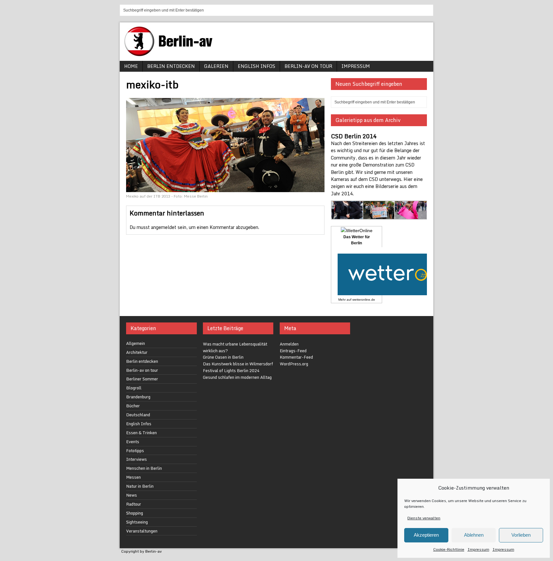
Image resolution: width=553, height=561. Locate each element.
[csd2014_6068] (410, 215)
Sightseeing (137, 521)
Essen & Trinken (141, 432)
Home (131, 66)
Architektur (137, 352)
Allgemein (135, 343)
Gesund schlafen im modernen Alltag (237, 377)
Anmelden (289, 343)
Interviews (136, 459)
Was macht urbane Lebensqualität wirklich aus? (235, 347)
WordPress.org (294, 363)
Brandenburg (138, 396)
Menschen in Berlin (144, 468)
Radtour (133, 504)
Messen (133, 477)
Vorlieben (521, 535)
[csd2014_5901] (379, 215)
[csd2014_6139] (347, 215)
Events (132, 441)
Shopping (134, 512)
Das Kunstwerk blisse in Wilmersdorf (238, 363)
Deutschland (138, 414)
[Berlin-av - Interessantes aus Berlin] (171, 54)
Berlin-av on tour (308, 66)
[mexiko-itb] (225, 188)
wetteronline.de (363, 299)
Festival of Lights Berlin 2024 (231, 370)
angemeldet (163, 227)
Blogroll (133, 387)
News (131, 495)
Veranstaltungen (141, 530)
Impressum (478, 549)
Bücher (133, 405)
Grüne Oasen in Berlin (223, 357)
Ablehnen (474, 535)
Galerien (216, 66)
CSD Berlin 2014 (354, 136)
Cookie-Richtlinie (448, 549)
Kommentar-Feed (296, 357)
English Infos (256, 66)
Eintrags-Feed (293, 350)
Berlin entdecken (171, 66)
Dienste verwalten (423, 518)
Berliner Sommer (142, 378)
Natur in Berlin (140, 486)
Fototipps (135, 450)
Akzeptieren (426, 535)
